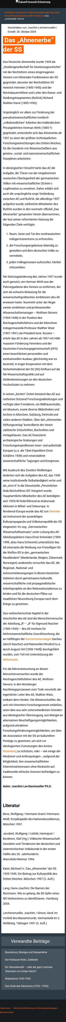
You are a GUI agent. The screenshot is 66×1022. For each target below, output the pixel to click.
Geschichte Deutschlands (30, 13)
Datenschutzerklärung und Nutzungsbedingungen (35, 1008)
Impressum (5, 1008)
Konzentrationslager (38, 639)
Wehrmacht (10, 659)
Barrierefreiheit (6, 1012)
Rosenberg (10, 751)
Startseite (9, 13)
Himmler (54, 511)
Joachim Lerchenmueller (42, 27)
